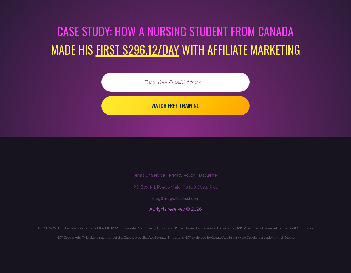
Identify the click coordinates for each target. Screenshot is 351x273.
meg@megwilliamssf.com (175, 198)
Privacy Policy (182, 175)
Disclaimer (208, 175)
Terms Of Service (149, 175)
